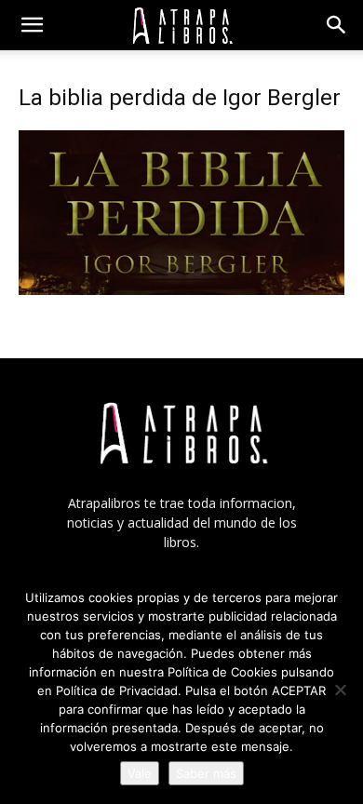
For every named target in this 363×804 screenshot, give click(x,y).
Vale (140, 773)
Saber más (206, 773)
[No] (339, 689)
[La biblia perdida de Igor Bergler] (181, 290)
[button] (31, 25)
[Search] (337, 25)
